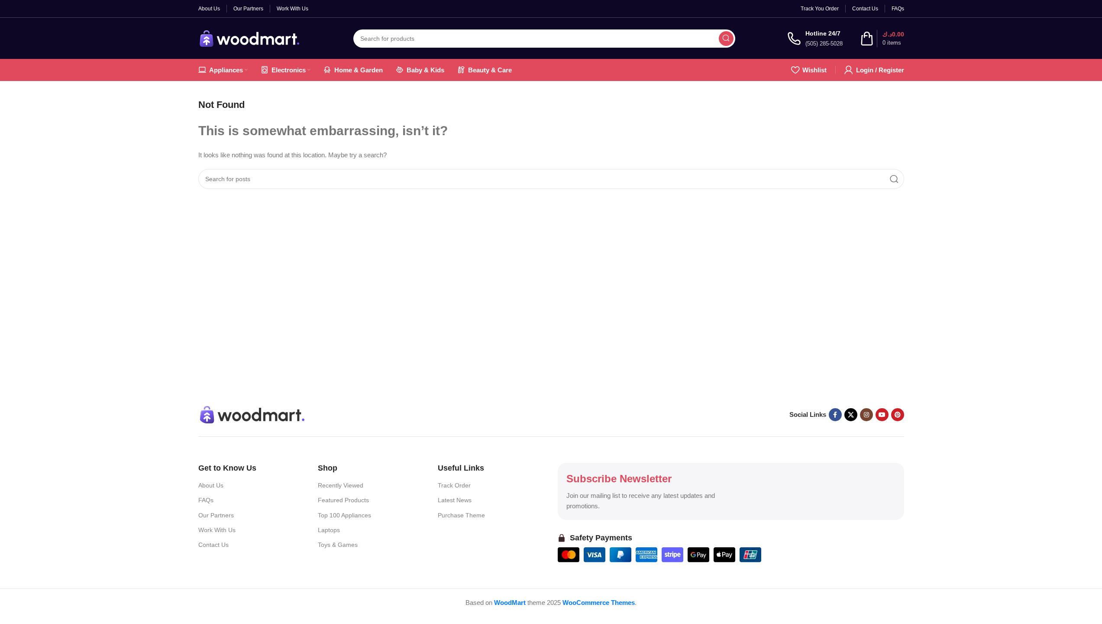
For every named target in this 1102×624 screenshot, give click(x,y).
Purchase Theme (461, 515)
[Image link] (252, 414)
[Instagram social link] (866, 414)
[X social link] (850, 414)
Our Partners (216, 515)
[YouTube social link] (882, 414)
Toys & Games (338, 544)
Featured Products (343, 500)
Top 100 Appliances (344, 515)
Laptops (329, 529)
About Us (210, 485)
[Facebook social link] (835, 414)
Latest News (455, 500)
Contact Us (213, 544)
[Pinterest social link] (897, 414)
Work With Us (217, 529)
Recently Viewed (340, 485)
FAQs (205, 500)
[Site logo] (249, 37)
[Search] (726, 38)
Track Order (454, 485)
